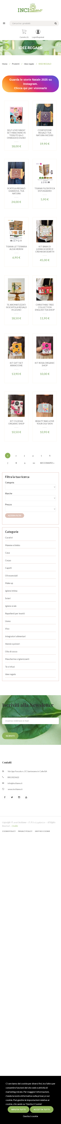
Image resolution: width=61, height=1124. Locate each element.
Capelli (8, 568)
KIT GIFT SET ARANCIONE (16, 364)
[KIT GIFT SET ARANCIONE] (16, 347)
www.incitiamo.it (15, 789)
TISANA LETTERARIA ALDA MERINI (16, 247)
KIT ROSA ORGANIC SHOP (45, 364)
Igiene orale (10, 606)
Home (4, 64)
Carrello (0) (24, 37)
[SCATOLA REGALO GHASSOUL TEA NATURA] (16, 173)
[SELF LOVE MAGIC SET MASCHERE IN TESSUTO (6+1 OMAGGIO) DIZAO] (16, 114)
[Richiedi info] (21, 121)
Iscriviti (10, 736)
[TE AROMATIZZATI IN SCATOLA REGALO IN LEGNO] (16, 289)
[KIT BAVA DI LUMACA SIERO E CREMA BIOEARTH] (44, 231)
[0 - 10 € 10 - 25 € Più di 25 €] (30, 509)
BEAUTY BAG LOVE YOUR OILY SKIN (44, 422)
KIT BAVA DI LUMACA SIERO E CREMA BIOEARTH (44, 249)
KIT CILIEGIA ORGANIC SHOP (16, 422)
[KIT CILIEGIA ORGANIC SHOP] (16, 405)
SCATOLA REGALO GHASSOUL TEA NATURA (16, 191)
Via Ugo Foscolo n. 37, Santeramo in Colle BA (27, 771)
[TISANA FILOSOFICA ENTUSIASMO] (44, 173)
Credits (15, 826)
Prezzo (8, 504)
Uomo (8, 621)
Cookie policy (9, 831)
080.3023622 (13, 777)
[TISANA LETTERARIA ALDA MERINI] (16, 231)
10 (34, 463)
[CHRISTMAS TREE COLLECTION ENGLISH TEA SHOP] (44, 289)
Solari (8, 598)
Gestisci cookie (30, 1116)
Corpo (8, 560)
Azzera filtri (14, 515)
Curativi (9, 537)
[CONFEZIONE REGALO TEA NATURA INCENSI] (44, 114)
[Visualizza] (12, 121)
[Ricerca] (55, 23)
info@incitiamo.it (15, 783)
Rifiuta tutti (18, 1109)
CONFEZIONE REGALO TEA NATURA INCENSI (44, 133)
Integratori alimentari (15, 636)
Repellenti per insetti (15, 613)
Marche (8, 493)
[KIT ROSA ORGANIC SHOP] (44, 347)
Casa (7, 552)
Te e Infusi (10, 666)
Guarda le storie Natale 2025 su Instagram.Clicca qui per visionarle (30, 84)
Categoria (9, 482)
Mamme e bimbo (12, 545)
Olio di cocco (11, 651)
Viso (7, 628)
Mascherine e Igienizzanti (17, 659)
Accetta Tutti (42, 1109)
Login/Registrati (38, 37)
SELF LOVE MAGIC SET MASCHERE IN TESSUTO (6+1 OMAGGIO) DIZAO (16, 134)
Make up (9, 583)
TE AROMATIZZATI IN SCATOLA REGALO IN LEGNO (16, 307)
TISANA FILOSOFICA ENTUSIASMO (44, 189)
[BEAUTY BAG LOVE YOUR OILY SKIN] (44, 405)
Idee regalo (29, 64)
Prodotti (15, 64)
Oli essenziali (11, 575)
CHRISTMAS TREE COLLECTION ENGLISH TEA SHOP (45, 307)
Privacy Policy (25, 831)
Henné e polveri (12, 644)
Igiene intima (11, 590)
